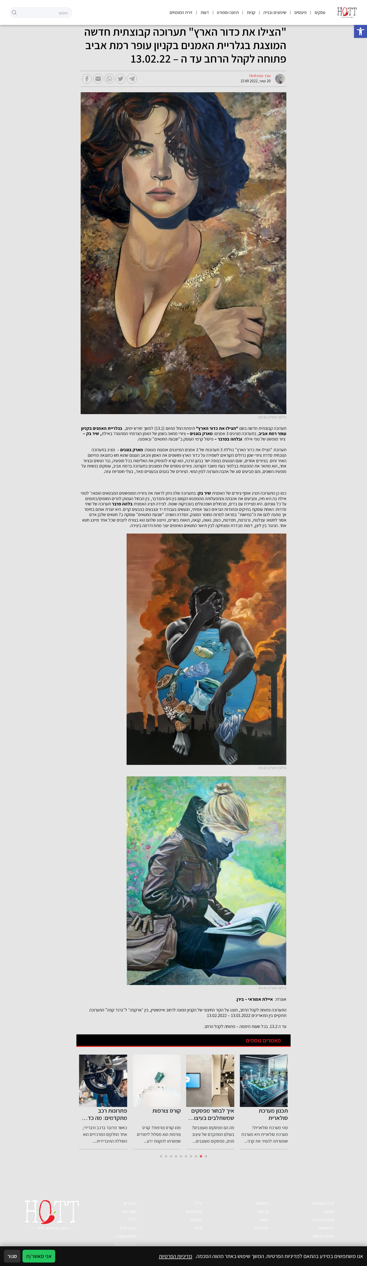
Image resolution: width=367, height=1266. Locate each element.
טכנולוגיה (261, 1228)
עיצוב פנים (194, 1211)
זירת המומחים (181, 12)
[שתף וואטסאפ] (109, 79)
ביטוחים (262, 1203)
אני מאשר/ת (39, 1256)
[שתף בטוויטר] (121, 79)
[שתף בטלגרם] (132, 79)
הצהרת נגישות (323, 1236)
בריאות (262, 1211)
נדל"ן (198, 1203)
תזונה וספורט (228, 12)
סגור (12, 1256)
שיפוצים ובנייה (274, 12)
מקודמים (130, 1211)
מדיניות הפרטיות (175, 1256)
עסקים (320, 12)
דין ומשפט (326, 1228)
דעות (204, 12)
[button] (360, 31)
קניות (251, 12)
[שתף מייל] (98, 79)
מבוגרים (130, 1203)
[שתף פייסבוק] (87, 79)
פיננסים (300, 12)
